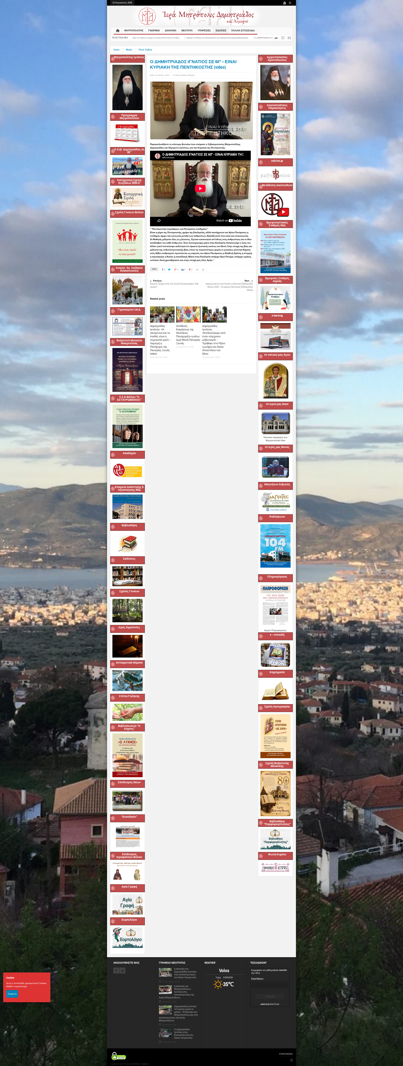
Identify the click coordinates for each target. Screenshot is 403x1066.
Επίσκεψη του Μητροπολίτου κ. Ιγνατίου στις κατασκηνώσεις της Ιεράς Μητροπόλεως (176, 992)
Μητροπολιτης (133, 30)
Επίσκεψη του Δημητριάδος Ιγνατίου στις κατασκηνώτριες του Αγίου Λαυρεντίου (185, 973)
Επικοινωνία (286, 1054)
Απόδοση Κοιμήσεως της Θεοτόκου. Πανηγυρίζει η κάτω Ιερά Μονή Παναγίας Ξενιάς (188, 334)
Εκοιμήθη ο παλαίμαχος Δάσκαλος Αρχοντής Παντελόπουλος (204, 38)
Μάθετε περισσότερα (16, 986)
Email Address (257, 978)
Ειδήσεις (191, 75)
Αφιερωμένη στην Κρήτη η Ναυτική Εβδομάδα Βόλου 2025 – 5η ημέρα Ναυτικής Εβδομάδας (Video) (229, 285)
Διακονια (170, 30)
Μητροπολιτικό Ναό (275, 440)
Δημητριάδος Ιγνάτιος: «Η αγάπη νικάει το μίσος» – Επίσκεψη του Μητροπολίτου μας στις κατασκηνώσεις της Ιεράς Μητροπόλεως (178, 1013)
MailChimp (274, 1004)
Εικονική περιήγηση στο (275, 437)
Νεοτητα (187, 30)
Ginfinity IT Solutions (141, 1064)
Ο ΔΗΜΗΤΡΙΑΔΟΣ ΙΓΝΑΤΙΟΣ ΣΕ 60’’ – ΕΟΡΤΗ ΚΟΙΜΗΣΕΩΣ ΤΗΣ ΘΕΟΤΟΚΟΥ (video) (138, 38)
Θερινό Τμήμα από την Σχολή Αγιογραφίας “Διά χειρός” (174, 283)
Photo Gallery (145, 49)
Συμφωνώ (12, 993)
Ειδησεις (221, 30)
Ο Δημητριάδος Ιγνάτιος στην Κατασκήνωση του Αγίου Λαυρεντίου (183, 1033)
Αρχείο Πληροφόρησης (275, 630)
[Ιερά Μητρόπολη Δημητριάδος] (201, 16)
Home (116, 49)
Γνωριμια (154, 30)
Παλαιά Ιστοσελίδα (243, 30)
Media (129, 49)
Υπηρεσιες (204, 30)
